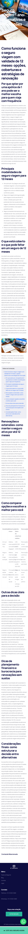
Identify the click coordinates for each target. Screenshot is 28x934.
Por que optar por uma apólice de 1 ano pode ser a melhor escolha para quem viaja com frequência (15, 379)
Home (3, 27)
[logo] (14, 866)
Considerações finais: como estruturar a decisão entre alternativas (13, 413)
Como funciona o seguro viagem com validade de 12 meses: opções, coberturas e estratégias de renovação (14, 373)
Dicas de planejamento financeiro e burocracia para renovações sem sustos (15, 407)
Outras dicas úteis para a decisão (15, 403)
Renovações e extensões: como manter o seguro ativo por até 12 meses (14, 394)
